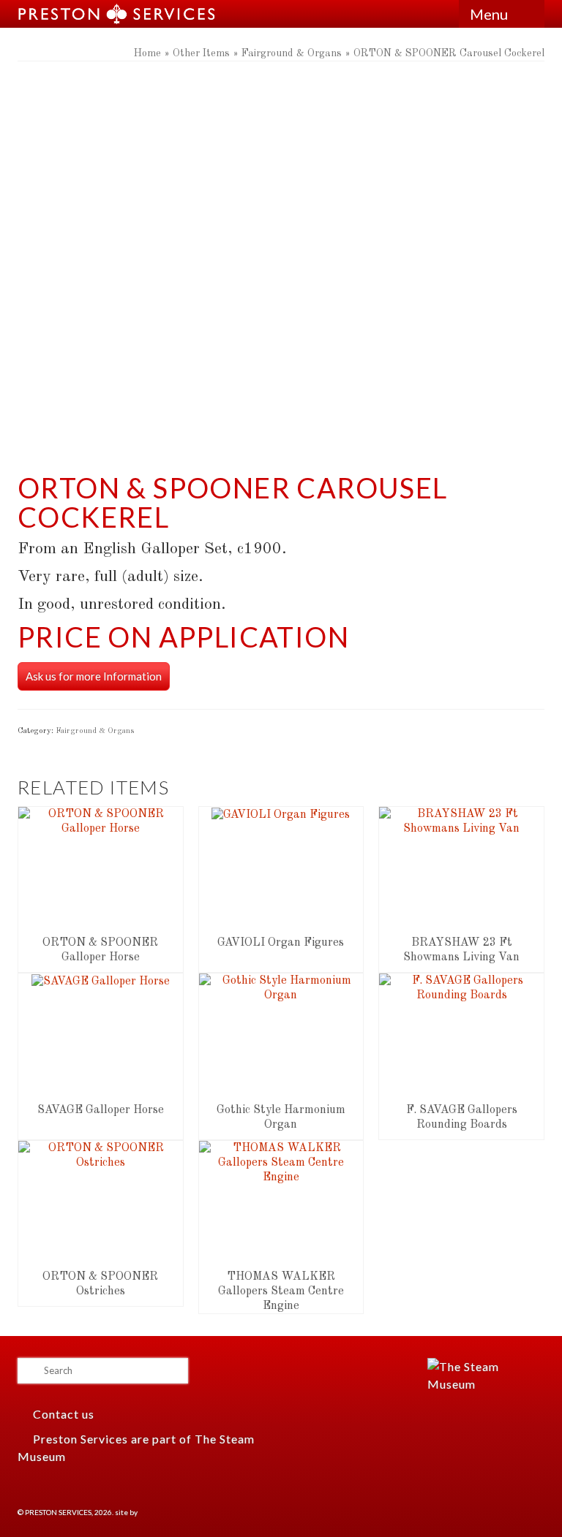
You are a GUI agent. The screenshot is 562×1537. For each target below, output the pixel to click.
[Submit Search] (29, 1371)
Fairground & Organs (95, 731)
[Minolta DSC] (281, 270)
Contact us (62, 1414)
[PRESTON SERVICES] (218, 14)
